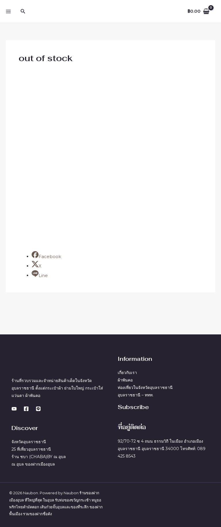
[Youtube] (14, 408)
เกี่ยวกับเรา (127, 372)
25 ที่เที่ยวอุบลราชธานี (31, 449)
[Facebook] (26, 408)
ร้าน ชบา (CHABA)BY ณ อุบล (39, 456)
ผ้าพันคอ (125, 380)
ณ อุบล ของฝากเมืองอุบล (33, 464)
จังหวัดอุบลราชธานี (29, 441)
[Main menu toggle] (8, 11)
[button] (23, 11)
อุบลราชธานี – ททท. (135, 395)
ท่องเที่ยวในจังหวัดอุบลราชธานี (145, 387)
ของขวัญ (71, 500)
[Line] (38, 408)
